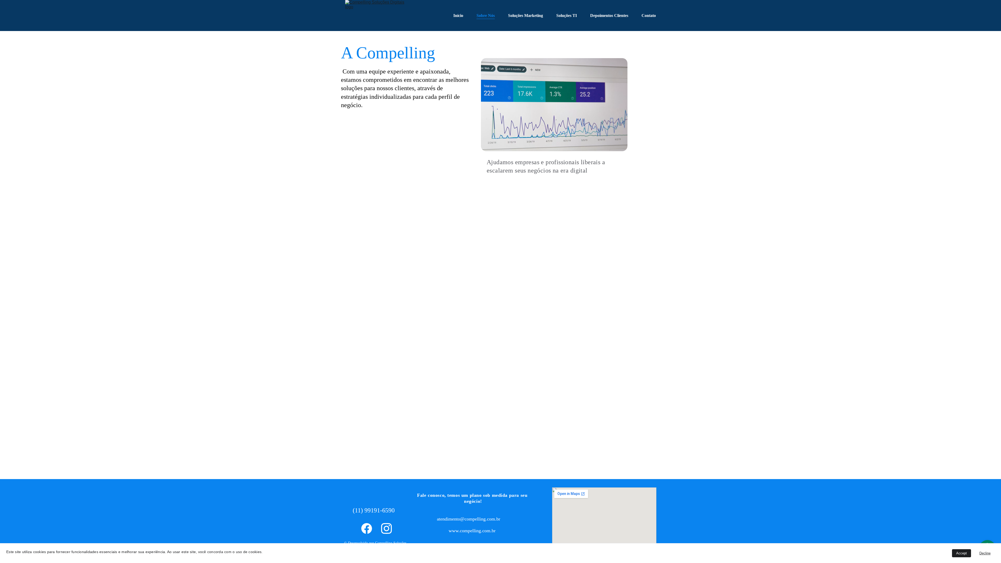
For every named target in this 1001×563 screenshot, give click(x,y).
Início (458, 15)
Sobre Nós (486, 15)
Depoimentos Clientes (609, 15)
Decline (985, 553)
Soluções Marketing (525, 15)
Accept (961, 553)
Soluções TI (566, 15)
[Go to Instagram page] (386, 528)
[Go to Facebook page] (366, 528)
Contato (649, 15)
